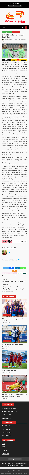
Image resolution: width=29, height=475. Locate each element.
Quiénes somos (6, 418)
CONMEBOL (5, 453)
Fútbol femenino (16, 32)
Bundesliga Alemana (6, 32)
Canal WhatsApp (7, 426)
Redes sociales (26, 27)
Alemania (8, 276)
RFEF (3, 447)
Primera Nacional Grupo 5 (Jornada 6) (13, 280)
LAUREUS (4, 450)
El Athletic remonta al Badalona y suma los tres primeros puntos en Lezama (14, 384)
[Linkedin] (17, 268)
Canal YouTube (6, 432)
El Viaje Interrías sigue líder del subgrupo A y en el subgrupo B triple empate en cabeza (13, 288)
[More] (14, 271)
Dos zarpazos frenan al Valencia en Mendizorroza (14, 334)
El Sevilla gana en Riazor (14, 359)
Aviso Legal (7, 471)
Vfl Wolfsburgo (13, 260)
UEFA (3, 443)
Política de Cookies (5, 473)
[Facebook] (11, 268)
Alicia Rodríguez (11, 247)
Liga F (13, 315)
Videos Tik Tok (6, 436)
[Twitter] (6, 268)
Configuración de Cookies (20, 473)
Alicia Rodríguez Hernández (11, 39)
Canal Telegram (6, 429)
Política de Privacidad (18, 471)
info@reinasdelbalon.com (9, 415)
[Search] (23, 27)
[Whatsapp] (23, 268)
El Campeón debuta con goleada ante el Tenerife (14, 308)
